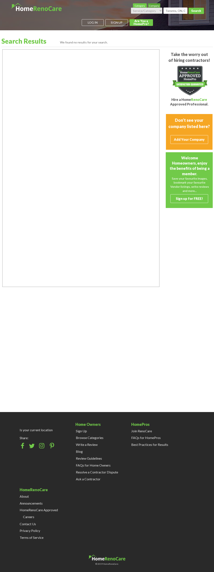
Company (154, 5)
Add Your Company (189, 139)
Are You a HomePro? (141, 22)
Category (140, 5)
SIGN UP (116, 22)
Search (196, 11)
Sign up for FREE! (189, 198)
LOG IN (93, 22)
